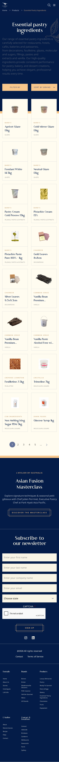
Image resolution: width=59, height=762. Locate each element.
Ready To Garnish (46, 685)
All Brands (24, 701)
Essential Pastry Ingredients (45, 697)
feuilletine (30, 50)
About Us (6, 682)
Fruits (42, 705)
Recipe (5, 731)
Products (15, 10)
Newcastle (25, 743)
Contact (19, 656)
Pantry (42, 682)
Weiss (23, 698)
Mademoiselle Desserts (26, 686)
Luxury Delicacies (46, 679)
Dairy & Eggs (44, 689)
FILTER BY (15, 87)
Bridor (23, 682)
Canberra (24, 736)
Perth (23, 747)
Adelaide (24, 730)
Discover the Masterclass (29, 512)
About (5, 725)
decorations (16, 50)
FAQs (4, 735)
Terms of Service (35, 656)
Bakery (42, 692)
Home (4, 10)
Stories (5, 685)
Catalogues (7, 689)
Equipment (43, 708)
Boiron (23, 679)
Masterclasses (8, 728)
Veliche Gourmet (27, 694)
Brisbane (24, 733)
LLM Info (6, 692)
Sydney (23, 750)
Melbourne (25, 740)
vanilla (21, 58)
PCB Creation (25, 691)
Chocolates (43, 701)
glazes (40, 50)
